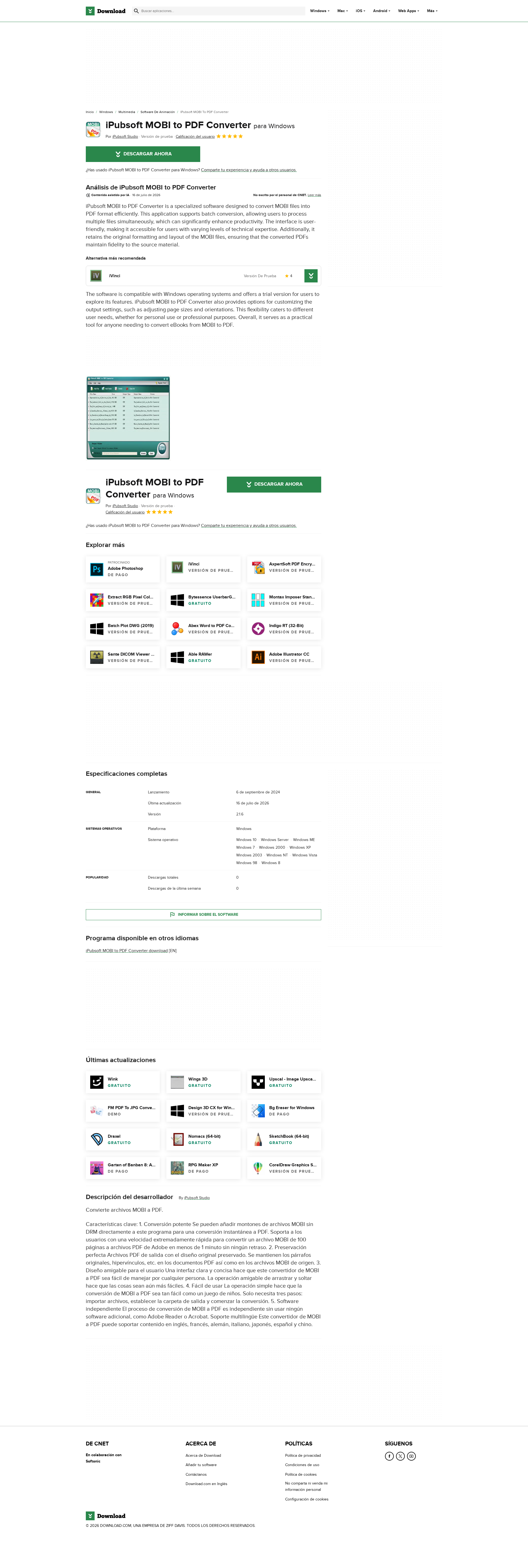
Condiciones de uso (302, 1465)
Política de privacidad (303, 1455)
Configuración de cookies (307, 1499)
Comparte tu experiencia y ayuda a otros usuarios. (249, 170)
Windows (318, 11)
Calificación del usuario (195, 136)
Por (122, 136)
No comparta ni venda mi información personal (306, 1486)
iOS (359, 11)
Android (380, 11)
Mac (341, 11)
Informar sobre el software (208, 914)
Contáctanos (196, 1474)
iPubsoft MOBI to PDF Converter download (127, 950)
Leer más (314, 195)
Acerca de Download (203, 1455)
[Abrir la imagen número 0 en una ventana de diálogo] (128, 418)
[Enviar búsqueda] (136, 11)
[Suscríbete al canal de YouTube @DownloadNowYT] (411, 1456)
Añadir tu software (201, 1465)
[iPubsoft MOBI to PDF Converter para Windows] (93, 129)
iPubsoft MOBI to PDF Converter (200, 125)
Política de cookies (301, 1474)
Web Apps (407, 11)
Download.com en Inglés (206, 1483)
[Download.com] (105, 11)
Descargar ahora (147, 154)
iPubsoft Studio (197, 1197)
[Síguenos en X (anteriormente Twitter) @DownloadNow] (400, 1456)
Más (431, 11)
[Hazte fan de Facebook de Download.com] (389, 1456)
